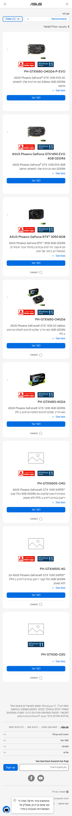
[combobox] (46, 19)
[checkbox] (36, 272)
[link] (36, 4)
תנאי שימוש (63, 803)
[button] (67, 4)
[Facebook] (31, 778)
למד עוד (36, 97)
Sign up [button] (10, 767)
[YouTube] (40, 778)
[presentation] (28, 19)
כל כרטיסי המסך (16, 727)
